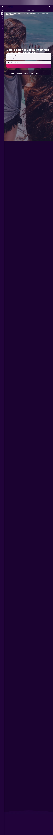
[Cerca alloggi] (2, 13)
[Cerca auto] (2, 16)
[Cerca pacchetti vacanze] (2, 19)
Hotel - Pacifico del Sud (17, 13)
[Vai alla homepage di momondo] (9, 6)
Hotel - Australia (26, 13)
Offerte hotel (8, 13)
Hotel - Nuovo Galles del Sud (35, 13)
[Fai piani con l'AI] (2, 21)
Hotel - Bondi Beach (45, 13)
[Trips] (2, 25)
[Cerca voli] (2, 11)
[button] (2, 6)
